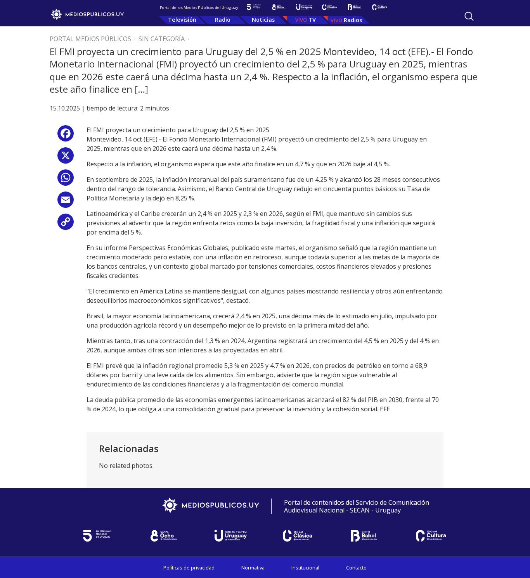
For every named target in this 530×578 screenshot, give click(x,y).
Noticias (263, 19)
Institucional (305, 567)
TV (312, 19)
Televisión (182, 19)
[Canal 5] (253, 7)
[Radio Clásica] (329, 7)
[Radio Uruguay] (304, 7)
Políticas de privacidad (189, 567)
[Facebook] (65, 136)
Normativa (253, 567)
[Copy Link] (65, 225)
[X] (65, 158)
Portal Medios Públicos (90, 39)
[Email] (65, 203)
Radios (353, 20)
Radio (222, 19)
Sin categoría (162, 39)
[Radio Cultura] (379, 7)
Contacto (356, 567)
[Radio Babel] (354, 7)
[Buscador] (469, 16)
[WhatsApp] (65, 180)
